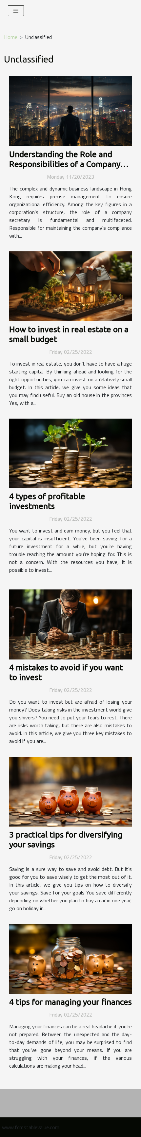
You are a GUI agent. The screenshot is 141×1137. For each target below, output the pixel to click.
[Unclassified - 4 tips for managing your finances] (70, 958)
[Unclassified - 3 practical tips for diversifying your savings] (70, 791)
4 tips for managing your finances (70, 1001)
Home (10, 37)
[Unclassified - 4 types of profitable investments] (70, 453)
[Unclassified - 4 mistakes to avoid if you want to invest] (70, 624)
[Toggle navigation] (16, 10)
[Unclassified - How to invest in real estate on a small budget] (70, 285)
